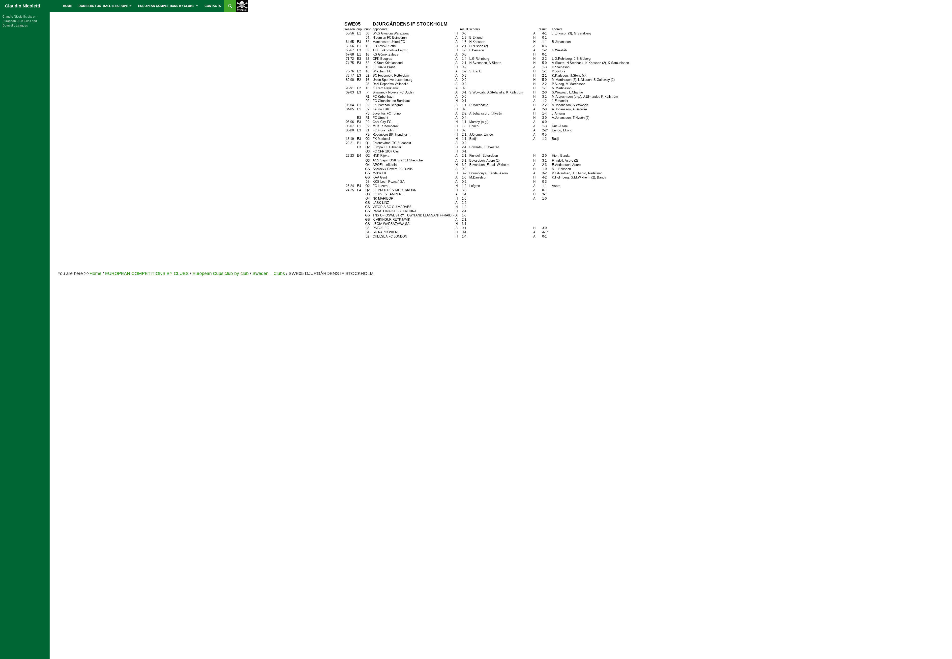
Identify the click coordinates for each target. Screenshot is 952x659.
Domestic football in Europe (103, 6)
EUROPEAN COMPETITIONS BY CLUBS (147, 273)
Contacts (213, 6)
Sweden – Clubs (268, 273)
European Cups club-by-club (220, 273)
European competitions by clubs (166, 6)
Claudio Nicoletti (22, 5)
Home (67, 6)
